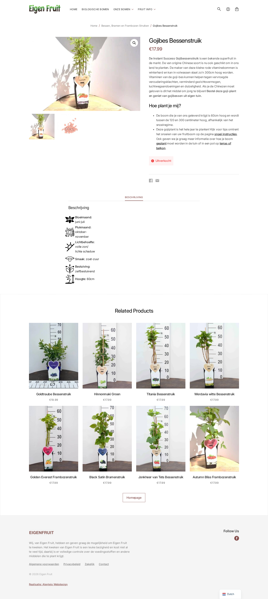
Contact (104, 564)
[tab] (134, 197)
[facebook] (236, 538)
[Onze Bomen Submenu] (131, 9)
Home (73, 9)
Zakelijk (89, 564)
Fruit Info (145, 9)
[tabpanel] (134, 244)
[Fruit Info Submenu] (154, 9)
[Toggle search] (219, 9)
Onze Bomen (121, 9)
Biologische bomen (95, 9)
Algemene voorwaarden (44, 564)
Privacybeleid (71, 564)
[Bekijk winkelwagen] (237, 9)
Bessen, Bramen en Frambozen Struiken (125, 25)
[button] (134, 43)
